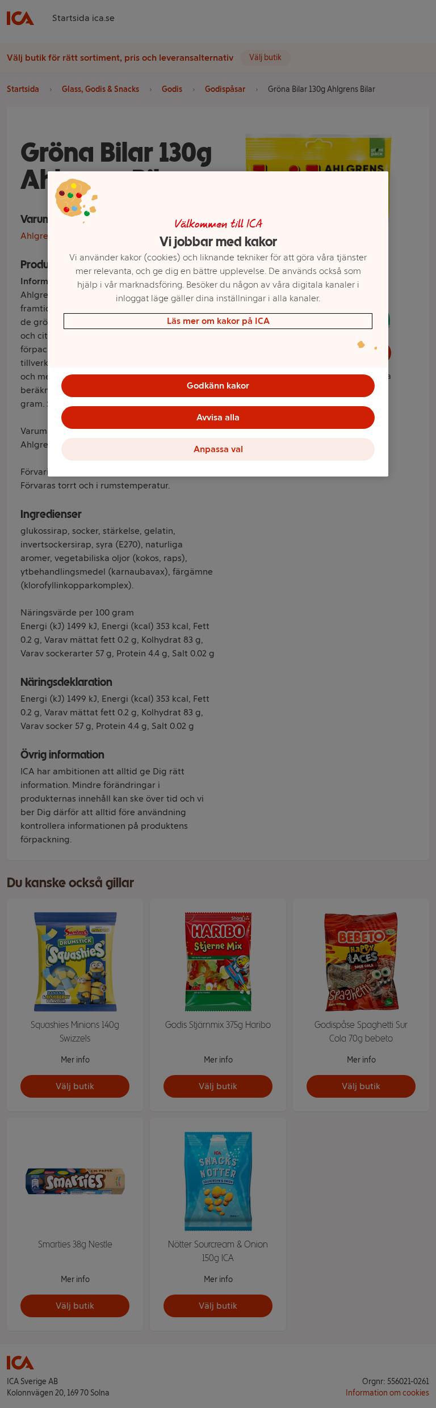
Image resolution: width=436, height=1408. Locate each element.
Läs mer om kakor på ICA (218, 320)
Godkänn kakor (218, 385)
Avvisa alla (218, 417)
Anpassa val (218, 449)
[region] (218, 324)
